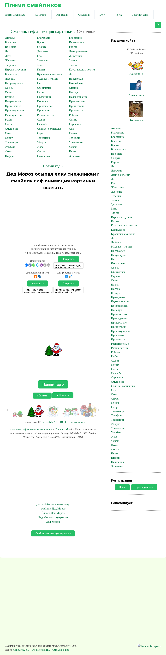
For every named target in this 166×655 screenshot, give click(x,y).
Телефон (74, 137)
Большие (10, 42)
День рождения (78, 51)
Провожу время (14, 110)
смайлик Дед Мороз (53, 508)
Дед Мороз (53, 521)
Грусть (73, 46)
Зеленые (42, 60)
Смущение (11, 128)
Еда (39, 55)
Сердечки (75, 124)
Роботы (73, 115)
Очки (8, 92)
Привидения (13, 106)
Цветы (73, 151)
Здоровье (10, 65)
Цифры (9, 156)
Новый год (76, 83)
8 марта (42, 46)
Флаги (73, 146)
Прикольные (45, 106)
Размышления (45, 115)
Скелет (9, 124)
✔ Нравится (63, 395)
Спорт (9, 137)
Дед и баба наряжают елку (53, 504)
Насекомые (76, 78)
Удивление (76, 142)
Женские (10, 60)
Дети (8, 55)
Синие (73, 119)
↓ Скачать (42, 395)
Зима (40, 65)
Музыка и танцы (47, 78)
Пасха (41, 92)
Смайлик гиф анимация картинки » (43, 31)
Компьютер (12, 74)
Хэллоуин (75, 156)
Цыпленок (43, 156)
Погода (73, 92)
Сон (71, 128)
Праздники (44, 96)
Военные (10, 46)
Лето (72, 74)
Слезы (73, 133)
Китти (41, 69)
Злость (73, 65)
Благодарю (43, 37)
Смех (8, 133)
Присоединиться (144, 487)
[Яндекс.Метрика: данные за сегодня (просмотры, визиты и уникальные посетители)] (149, 646)
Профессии (76, 110)
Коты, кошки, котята (82, 69)
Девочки (42, 51)
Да (6, 51)
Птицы (9, 96)
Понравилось (13, 101)
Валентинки (76, 42)
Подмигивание (78, 96)
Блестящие (76, 37)
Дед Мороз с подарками (53, 517)
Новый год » (53, 166)
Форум (41, 151)
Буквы (41, 42)
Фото (8, 151)
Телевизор (43, 137)
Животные (75, 55)
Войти (122, 487)
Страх (41, 133)
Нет (39, 83)
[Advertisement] (53, 215)
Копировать (68, 259)
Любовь (10, 78)
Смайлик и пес (61, 649)
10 (61, 422)
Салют (41, 119)
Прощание (43, 110)
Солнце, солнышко (49, 128)
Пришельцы (76, 106)
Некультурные (14, 83)
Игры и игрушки (15, 69)
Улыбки (10, 146)
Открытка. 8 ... (21, 649)
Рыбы (8, 119)
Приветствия (77, 101)
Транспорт (11, 142)
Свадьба (42, 124)
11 (64, 422)
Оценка (73, 87)
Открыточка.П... (41, 649)
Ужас (40, 146)
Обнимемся (44, 87)
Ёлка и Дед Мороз (53, 513)
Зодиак (73, 60)
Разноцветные (14, 115)
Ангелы (10, 37)
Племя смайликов (33, 4)
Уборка (41, 142)
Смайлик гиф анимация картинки (31, 429)
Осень (9, 87)
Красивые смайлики (49, 74)
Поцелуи (42, 101)
